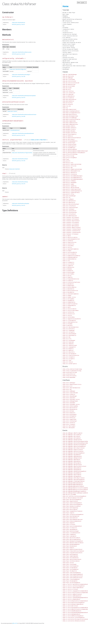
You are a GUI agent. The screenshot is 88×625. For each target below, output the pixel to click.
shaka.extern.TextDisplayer (70, 421)
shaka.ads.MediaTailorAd (69, 84)
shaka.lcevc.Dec (67, 106)
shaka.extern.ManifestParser (18, 22)
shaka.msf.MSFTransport (69, 139)
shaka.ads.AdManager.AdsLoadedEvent (72, 472)
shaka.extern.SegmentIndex (69, 419)
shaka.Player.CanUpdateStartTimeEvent (72, 511)
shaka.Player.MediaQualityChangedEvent (73, 541)
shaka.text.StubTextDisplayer (70, 207)
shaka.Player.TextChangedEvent (71, 569)
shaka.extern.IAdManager (69, 391)
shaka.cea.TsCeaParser (68, 97)
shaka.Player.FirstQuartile (70, 527)
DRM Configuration (67, 20)
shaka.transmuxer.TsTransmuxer (71, 234)
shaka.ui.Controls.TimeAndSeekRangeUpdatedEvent (75, 597)
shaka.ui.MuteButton (68, 270)
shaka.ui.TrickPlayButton (69, 320)
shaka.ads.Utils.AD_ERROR (69, 494)
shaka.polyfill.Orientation (70, 174)
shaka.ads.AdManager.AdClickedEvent (72, 434)
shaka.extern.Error (67, 386)
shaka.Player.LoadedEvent (69, 534)
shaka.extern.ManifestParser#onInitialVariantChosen (24, 114)
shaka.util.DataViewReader (69, 333)
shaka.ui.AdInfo (67, 235)
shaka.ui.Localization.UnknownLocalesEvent (74, 620)
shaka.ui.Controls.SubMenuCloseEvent (72, 594)
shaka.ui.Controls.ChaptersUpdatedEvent (73, 587)
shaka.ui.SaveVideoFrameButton (71, 293)
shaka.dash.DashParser (68, 101)
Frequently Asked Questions (70, 59)
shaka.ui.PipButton (67, 277)
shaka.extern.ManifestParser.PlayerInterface (22, 152)
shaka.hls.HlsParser (68, 104)
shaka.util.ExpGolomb (68, 342)
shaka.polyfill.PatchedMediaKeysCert (72, 177)
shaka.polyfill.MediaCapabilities (71, 170)
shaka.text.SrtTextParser (69, 205)
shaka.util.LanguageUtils (69, 347)
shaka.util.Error (67, 338)
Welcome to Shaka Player (69, 12)
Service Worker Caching (69, 47)
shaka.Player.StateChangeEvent (71, 566)
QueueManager (66, 69)
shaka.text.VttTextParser (69, 214)
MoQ (63, 25)
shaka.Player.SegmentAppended (70, 556)
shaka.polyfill (66, 160)
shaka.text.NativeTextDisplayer (71, 204)
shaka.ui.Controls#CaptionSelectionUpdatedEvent (75, 600)
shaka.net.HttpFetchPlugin (69, 144)
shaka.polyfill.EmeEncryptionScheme (72, 164)
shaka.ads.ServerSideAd (69, 86)
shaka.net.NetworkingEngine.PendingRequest (74, 152)
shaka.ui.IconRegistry (68, 262)
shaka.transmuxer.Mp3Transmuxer (71, 225)
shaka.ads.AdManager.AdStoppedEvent (72, 476)
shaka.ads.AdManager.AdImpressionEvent (73, 449)
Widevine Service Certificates (71, 50)
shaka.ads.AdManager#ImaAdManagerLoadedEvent (74, 491)
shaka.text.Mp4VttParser (69, 202)
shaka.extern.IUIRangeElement (70, 401)
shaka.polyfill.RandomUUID (69, 182)
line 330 (23, 76)
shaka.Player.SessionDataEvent (71, 557)
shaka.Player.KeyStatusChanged (71, 531)
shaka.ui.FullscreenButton (69, 254)
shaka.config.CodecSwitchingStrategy (72, 369)
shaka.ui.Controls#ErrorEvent (70, 605)
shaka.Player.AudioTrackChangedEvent (72, 502)
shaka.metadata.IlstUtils (69, 129)
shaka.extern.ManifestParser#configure (21, 74)
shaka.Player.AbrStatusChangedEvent (72, 499)
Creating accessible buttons (70, 39)
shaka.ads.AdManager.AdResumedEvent (72, 468)
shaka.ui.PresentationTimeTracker (71, 282)
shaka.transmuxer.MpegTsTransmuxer (72, 227)
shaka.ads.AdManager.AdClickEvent (71, 436)
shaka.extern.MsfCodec (68, 411)
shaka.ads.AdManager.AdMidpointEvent (72, 458)
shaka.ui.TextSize (67, 315)
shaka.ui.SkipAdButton (68, 300)
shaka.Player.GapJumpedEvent (70, 529)
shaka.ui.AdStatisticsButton (70, 237)
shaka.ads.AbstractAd (68, 76)
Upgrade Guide (66, 60)
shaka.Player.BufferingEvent (70, 509)
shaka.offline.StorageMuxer (70, 157)
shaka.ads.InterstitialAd (69, 81)
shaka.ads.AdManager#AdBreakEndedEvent (73, 482)
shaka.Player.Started (68, 562)
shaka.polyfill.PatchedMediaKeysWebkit (73, 179)
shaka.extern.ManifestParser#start (20, 158)
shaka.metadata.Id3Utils (69, 126)
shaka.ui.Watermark (67, 325)
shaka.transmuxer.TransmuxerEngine (72, 229)
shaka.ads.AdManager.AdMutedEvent (71, 459)
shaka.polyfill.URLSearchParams (71, 187)
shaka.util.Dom (66, 337)
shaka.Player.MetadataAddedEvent (71, 544)
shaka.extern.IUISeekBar (69, 402)
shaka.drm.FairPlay (67, 102)
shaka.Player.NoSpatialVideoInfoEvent (72, 549)
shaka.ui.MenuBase (67, 268)
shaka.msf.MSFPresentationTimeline (72, 137)
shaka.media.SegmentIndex (69, 121)
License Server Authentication (71, 22)
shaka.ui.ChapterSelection (69, 242)
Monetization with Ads (68, 40)
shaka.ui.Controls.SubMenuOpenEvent (72, 595)
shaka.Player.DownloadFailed (70, 517)
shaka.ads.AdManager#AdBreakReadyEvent (73, 484)
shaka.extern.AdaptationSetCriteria (72, 384)
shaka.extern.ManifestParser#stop (20, 181)
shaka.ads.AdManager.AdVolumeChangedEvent (74, 479)
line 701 (23, 135)
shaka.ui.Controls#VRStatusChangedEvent (73, 615)
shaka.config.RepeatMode (69, 377)
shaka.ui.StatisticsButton (69, 308)
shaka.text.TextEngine (68, 209)
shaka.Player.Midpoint (68, 547)
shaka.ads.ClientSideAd (69, 79)
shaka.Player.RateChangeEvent (70, 554)
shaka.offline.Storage (68, 155)
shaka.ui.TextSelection (69, 313)
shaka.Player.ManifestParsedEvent (71, 537)
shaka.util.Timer (67, 360)
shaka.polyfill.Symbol (68, 184)
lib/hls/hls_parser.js (16, 24)
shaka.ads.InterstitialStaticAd (71, 82)
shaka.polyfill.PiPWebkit (69, 180)
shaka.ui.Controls (67, 247)
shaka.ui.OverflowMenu (68, 273)
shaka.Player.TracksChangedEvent (71, 579)
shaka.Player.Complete (68, 512)
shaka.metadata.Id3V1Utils (69, 127)
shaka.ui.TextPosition (68, 312)
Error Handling (66, 37)
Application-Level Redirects (70, 54)
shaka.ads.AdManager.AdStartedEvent (72, 474)
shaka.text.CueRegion (68, 199)
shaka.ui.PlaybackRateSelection (71, 278)
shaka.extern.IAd (67, 389)
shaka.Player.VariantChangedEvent (71, 582)
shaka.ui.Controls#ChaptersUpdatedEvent (73, 604)
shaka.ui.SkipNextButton (69, 302)
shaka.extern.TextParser (69, 422)
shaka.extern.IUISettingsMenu (70, 406)
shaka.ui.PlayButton (68, 280)
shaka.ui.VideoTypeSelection (70, 322)
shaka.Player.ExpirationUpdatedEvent (72, 526)
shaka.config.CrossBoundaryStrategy (72, 370)
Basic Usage (66, 14)
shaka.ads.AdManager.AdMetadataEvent (72, 456)
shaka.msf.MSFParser (68, 136)
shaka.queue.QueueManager (69, 195)
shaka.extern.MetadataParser (70, 409)
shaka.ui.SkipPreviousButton (70, 303)
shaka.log (65, 107)
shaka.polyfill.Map (67, 167)
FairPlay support (67, 52)
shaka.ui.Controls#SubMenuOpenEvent (72, 610)
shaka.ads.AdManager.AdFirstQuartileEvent (74, 448)
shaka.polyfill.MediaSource (70, 172)
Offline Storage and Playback (70, 49)
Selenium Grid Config (68, 57)
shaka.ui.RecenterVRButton (69, 287)
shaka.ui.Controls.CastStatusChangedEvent (74, 586)
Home (65, 6)
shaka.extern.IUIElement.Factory (71, 399)
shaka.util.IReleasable (69, 427)
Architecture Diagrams (68, 45)
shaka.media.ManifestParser (70, 114)
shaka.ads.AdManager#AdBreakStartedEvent (73, 486)
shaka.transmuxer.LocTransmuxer (71, 224)
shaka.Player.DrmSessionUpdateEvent (72, 521)
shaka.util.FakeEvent (68, 343)
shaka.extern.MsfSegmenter (69, 416)
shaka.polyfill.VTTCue (68, 194)
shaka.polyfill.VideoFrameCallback (72, 189)
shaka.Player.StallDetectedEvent (71, 561)
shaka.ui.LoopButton (68, 265)
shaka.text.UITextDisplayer (70, 212)
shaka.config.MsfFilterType (70, 372)
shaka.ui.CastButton (68, 240)
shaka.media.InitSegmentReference (71, 112)
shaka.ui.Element (67, 250)
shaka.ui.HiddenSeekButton (69, 259)
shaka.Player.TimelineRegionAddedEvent (73, 574)
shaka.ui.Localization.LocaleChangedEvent (74, 617)
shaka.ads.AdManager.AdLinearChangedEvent (74, 453)
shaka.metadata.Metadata (69, 131)
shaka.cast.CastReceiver (69, 92)
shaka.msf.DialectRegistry (69, 134)
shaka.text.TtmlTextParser (69, 210)
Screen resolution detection (70, 35)
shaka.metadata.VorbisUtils (70, 132)
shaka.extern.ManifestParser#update (20, 203)
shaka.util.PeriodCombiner (69, 353)
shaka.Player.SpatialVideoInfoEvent (72, 559)
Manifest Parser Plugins (69, 44)
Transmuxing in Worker (68, 29)
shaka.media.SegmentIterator (70, 122)
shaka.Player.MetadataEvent (70, 546)
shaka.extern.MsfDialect (69, 412)
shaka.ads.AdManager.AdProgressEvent (72, 464)
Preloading (65, 27)
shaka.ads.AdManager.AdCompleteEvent (72, 439)
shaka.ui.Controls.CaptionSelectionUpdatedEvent (75, 584)
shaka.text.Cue (66, 197)
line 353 (23, 160)
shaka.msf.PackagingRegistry (70, 141)
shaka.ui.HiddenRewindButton (70, 257)
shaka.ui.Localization (68, 264)
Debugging (65, 15)
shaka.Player (66, 159)
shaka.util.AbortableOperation (71, 327)
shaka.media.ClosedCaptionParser (71, 111)
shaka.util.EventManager (69, 340)
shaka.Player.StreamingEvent (70, 567)
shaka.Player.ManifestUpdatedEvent (72, 539)
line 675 (23, 97)
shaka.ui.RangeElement (68, 285)
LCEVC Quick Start (67, 64)
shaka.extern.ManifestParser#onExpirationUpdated (24, 95)
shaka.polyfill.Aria (68, 162)
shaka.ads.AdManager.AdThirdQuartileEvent (74, 477)
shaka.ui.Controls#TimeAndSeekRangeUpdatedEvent (75, 612)
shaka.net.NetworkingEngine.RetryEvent (73, 497)
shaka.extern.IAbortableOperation (71, 387)
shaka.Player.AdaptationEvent (70, 501)
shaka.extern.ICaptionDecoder (70, 392)
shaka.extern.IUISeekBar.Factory (71, 404)
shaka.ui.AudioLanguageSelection (71, 239)
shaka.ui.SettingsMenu (68, 298)
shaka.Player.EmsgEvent (69, 522)
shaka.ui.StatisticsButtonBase (71, 310)
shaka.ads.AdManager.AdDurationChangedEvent (74, 446)
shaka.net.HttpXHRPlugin (69, 147)
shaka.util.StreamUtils (69, 357)
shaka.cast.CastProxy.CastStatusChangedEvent (74, 496)
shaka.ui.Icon (66, 260)
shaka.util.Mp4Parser (68, 350)
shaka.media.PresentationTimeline (71, 119)
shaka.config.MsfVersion (69, 374)
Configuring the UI (67, 32)
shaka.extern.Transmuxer (69, 424)
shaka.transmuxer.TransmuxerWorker (72, 232)
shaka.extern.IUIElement (69, 397)
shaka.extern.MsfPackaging (69, 414)
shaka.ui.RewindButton (68, 292)
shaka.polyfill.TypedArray (69, 185)
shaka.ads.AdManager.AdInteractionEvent (73, 451)
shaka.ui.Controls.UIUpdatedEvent (71, 599)
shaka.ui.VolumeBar (67, 323)
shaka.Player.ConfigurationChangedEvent (73, 514)
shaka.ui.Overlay (67, 275)
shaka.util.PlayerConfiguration (71, 355)
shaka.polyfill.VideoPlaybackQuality (72, 190)
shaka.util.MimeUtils (68, 348)
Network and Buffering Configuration (72, 19)
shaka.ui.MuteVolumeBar (69, 272)
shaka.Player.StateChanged (69, 564)
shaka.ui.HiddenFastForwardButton (71, 255)
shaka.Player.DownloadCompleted (71, 516)
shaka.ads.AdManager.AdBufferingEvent (72, 433)
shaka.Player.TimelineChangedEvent (72, 572)
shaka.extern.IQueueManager (70, 396)
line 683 (23, 116)
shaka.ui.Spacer (67, 307)
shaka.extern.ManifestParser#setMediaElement (23, 133)
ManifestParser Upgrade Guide (70, 62)
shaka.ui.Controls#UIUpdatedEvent (71, 614)
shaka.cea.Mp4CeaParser (69, 96)
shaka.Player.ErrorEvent (69, 524)
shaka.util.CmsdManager (69, 330)
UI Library (65, 30)
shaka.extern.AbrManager (69, 382)
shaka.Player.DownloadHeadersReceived (72, 519)
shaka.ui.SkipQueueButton (69, 305)
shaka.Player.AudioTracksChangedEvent (72, 504)
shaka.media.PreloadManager (70, 117)
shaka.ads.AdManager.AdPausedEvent (72, 461)
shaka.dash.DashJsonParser (69, 99)
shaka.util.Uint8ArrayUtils (70, 363)
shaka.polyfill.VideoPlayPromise (71, 192)
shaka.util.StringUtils (69, 358)
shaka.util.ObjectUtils (69, 352)
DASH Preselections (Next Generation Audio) (74, 65)
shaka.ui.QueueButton (68, 283)
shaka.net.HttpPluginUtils (69, 146)
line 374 (23, 183)
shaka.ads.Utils (67, 89)
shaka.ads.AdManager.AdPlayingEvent (72, 463)
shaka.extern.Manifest (38, 139)
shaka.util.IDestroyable (69, 426)
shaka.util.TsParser (68, 362)
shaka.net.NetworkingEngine (70, 149)
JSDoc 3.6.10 (15, 623)
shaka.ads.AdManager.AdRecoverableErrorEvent (74, 466)
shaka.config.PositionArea (69, 375)
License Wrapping (67, 24)
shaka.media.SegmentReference (70, 124)
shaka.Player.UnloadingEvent (70, 581)
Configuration (66, 17)
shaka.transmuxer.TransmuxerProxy (71, 230)
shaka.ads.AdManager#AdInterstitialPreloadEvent (75, 489)
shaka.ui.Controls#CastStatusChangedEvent (74, 602)
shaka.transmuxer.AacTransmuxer (71, 217)
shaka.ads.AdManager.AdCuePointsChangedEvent (74, 444)
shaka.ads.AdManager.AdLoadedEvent (72, 454)
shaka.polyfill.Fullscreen (69, 165)
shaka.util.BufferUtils (69, 328)
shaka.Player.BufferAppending (70, 507)
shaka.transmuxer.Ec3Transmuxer (71, 222)
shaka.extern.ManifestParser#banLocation (21, 52)
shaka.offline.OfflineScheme (70, 154)
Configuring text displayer (70, 34)
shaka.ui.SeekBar (67, 295)
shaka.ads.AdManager (68, 77)
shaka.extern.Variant (12, 111)
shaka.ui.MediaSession (68, 267)
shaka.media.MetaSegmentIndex (70, 116)
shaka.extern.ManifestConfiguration (18, 69)
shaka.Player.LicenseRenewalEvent (71, 532)
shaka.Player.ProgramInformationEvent (72, 552)
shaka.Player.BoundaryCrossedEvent (72, 506)
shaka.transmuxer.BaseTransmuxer (71, 220)
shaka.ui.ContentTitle (68, 244)
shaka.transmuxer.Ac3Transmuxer (71, 219)
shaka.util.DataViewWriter (69, 335)
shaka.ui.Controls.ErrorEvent (70, 589)
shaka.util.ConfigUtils (69, 332)
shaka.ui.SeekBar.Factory (69, 297)
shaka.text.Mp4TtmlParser (69, 200)
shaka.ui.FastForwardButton (70, 252)
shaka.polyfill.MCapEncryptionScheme (72, 169)
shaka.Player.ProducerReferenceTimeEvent (73, 551)
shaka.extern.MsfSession (69, 417)
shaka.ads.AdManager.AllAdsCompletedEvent (74, 481)
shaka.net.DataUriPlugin (69, 142)
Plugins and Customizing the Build (72, 42)
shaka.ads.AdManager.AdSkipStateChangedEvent (74, 471)
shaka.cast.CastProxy (68, 91)
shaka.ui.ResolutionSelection (70, 290)
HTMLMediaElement (14, 130)
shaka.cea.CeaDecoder (68, 94)
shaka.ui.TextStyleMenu (69, 317)
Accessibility (66, 67)
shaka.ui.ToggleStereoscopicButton (72, 318)
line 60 (23, 24)
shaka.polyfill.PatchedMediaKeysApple (72, 175)
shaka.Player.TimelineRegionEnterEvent (73, 576)
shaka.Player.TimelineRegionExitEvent (72, 577)
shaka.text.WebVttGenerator (70, 215)
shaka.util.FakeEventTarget (70, 345)
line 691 (23, 54)
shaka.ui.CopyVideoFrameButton (71, 249)
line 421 (23, 205)
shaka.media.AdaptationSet (69, 109)
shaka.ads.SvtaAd (67, 87)
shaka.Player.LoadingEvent (69, 536)
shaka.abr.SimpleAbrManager (70, 74)
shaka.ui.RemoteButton (68, 288)
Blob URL (65, 55)
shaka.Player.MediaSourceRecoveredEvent (73, 542)
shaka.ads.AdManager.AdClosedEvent (72, 438)
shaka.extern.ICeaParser (69, 394)
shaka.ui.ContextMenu (68, 245)
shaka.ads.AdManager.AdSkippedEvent (72, 469)
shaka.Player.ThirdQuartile (70, 571)
